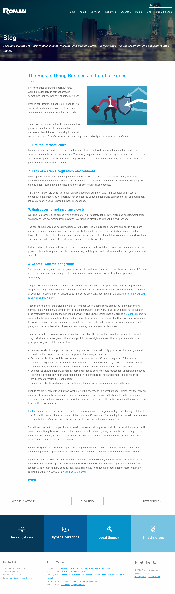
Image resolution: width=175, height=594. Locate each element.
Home (72, 11)
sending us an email (75, 471)
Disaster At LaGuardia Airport (74, 571)
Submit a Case (164, 11)
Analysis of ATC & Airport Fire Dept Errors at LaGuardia (85, 568)
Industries (110, 11)
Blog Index (87, 501)
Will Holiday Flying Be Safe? (73, 584)
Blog (148, 11)
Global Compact (134, 313)
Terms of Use (154, 576)
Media (138, 11)
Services (95, 11)
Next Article (151, 501)
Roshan (32, 411)
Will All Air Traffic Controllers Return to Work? (81, 581)
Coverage (125, 11)
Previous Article (24, 501)
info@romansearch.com (21, 578)
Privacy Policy (141, 576)
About (83, 11)
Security (32, 480)
